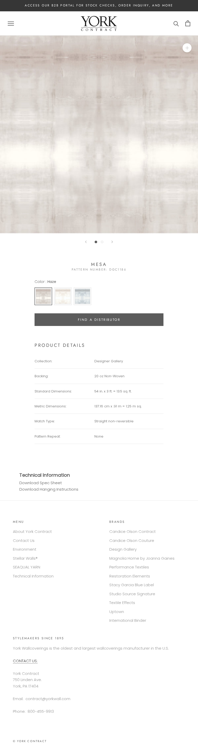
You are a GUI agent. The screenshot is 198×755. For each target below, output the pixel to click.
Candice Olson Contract (132, 531)
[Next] (112, 242)
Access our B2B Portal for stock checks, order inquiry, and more (99, 5)
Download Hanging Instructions (48, 489)
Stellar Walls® (25, 558)
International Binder (127, 620)
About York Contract (32, 531)
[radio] (43, 296)
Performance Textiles (129, 567)
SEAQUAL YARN (26, 567)
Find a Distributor (99, 319)
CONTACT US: (25, 661)
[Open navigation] (11, 23)
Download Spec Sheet (40, 482)
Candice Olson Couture (131, 540)
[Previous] (86, 242)
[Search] (176, 23)
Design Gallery (123, 549)
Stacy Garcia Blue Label (131, 585)
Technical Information (33, 576)
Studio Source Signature (132, 594)
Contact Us (24, 540)
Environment (24, 549)
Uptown (116, 611)
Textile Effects (122, 602)
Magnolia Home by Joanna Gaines (142, 558)
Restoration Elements (129, 576)
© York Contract (30, 741)
